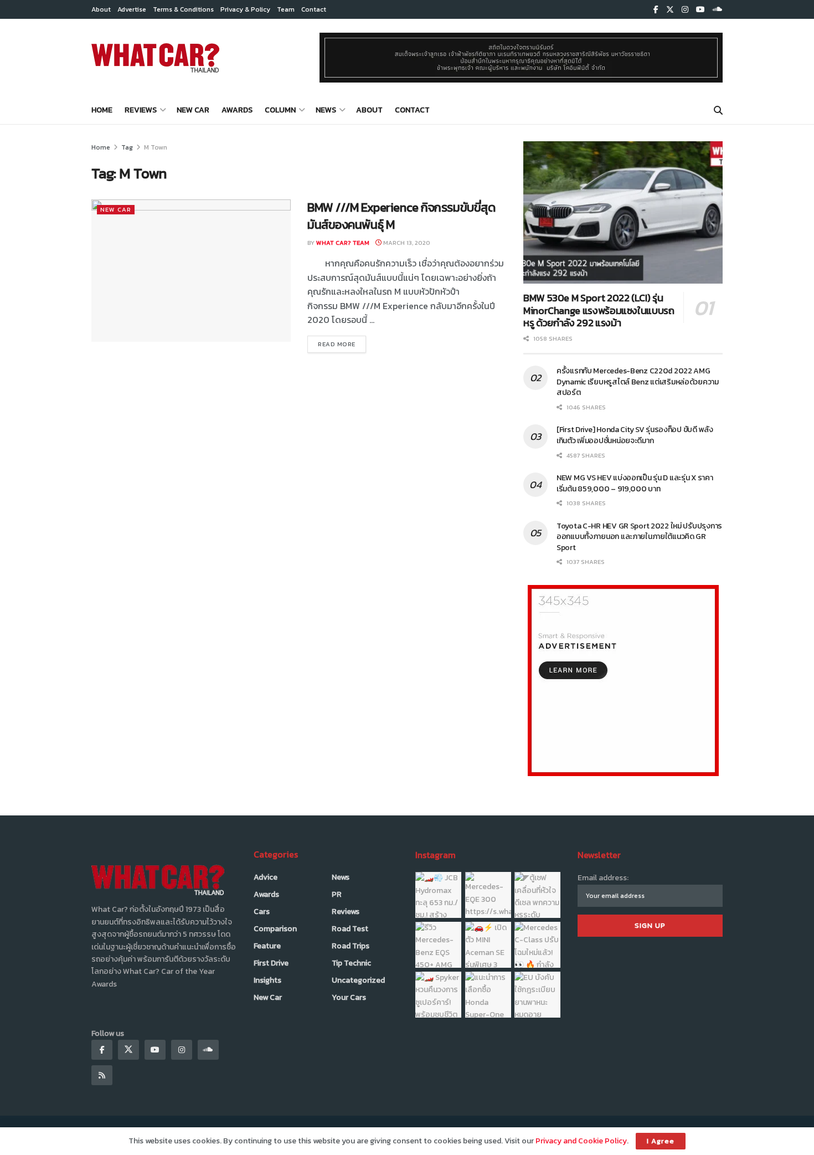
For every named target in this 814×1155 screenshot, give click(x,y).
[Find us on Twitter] (670, 9)
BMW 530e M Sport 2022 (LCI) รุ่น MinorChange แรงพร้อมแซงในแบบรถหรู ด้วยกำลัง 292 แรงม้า (598, 310)
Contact (313, 9)
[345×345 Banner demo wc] (623, 680)
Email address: (603, 878)
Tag (127, 147)
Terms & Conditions (183, 9)
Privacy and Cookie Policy (581, 1141)
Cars (262, 911)
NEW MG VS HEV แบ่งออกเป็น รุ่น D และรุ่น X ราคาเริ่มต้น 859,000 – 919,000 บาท (635, 483)
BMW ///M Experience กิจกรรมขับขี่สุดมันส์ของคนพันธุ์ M (401, 216)
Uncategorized (358, 980)
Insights (267, 980)
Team (286, 9)
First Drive (271, 963)
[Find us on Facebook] (655, 9)
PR (337, 894)
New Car (193, 110)
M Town (155, 147)
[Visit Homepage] (155, 57)
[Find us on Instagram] (685, 9)
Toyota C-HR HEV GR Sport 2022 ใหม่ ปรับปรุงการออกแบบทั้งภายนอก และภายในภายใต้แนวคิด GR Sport (639, 536)
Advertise (131, 9)
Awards (237, 110)
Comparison (275, 929)
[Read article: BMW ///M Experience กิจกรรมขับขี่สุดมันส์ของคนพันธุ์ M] (191, 270)
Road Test (350, 929)
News (326, 110)
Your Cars (349, 997)
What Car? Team (342, 242)
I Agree (660, 1141)
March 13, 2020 (406, 242)
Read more (342, 343)
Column (280, 110)
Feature (267, 946)
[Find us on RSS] (101, 1075)
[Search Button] (718, 110)
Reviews (141, 110)
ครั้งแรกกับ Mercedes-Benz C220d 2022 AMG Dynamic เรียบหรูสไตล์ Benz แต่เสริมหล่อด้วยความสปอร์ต (638, 381)
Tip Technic (351, 963)
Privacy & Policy (245, 9)
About (101, 9)
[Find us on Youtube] (700, 9)
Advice (265, 877)
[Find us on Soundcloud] (718, 9)
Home (101, 110)
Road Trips (350, 946)
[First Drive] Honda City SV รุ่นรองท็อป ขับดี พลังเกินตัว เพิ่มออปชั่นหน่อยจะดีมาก (635, 435)
